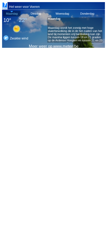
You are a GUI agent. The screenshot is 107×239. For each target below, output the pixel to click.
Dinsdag (36, 13)
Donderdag (87, 13)
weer (43, 46)
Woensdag (62, 13)
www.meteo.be (65, 46)
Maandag (12, 13)
